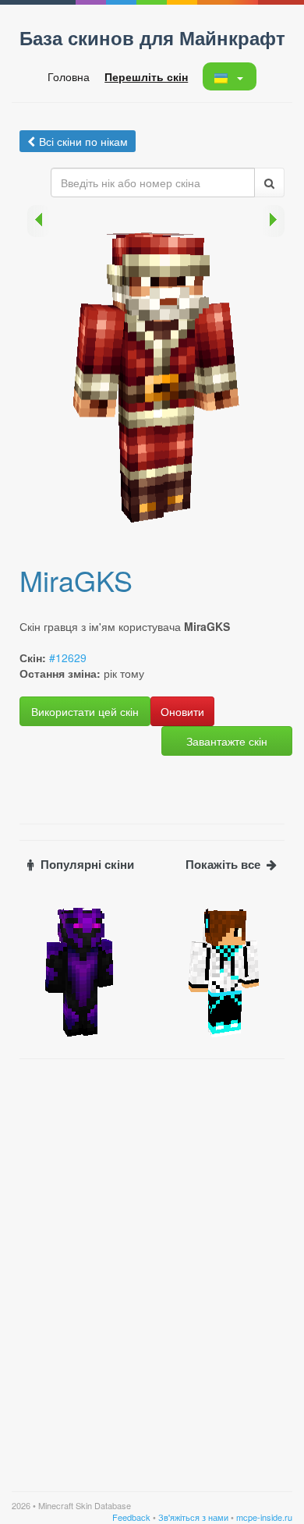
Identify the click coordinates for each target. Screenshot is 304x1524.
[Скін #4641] (79, 971)
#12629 (68, 657)
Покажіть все (223, 864)
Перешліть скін (146, 76)
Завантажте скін (226, 741)
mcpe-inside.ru (264, 1517)
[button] (228, 76)
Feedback (131, 1517)
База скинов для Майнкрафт (152, 37)
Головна (69, 76)
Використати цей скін (85, 711)
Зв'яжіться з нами (193, 1517)
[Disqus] (152, 1262)
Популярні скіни (87, 864)
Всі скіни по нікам (83, 141)
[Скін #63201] (224, 971)
